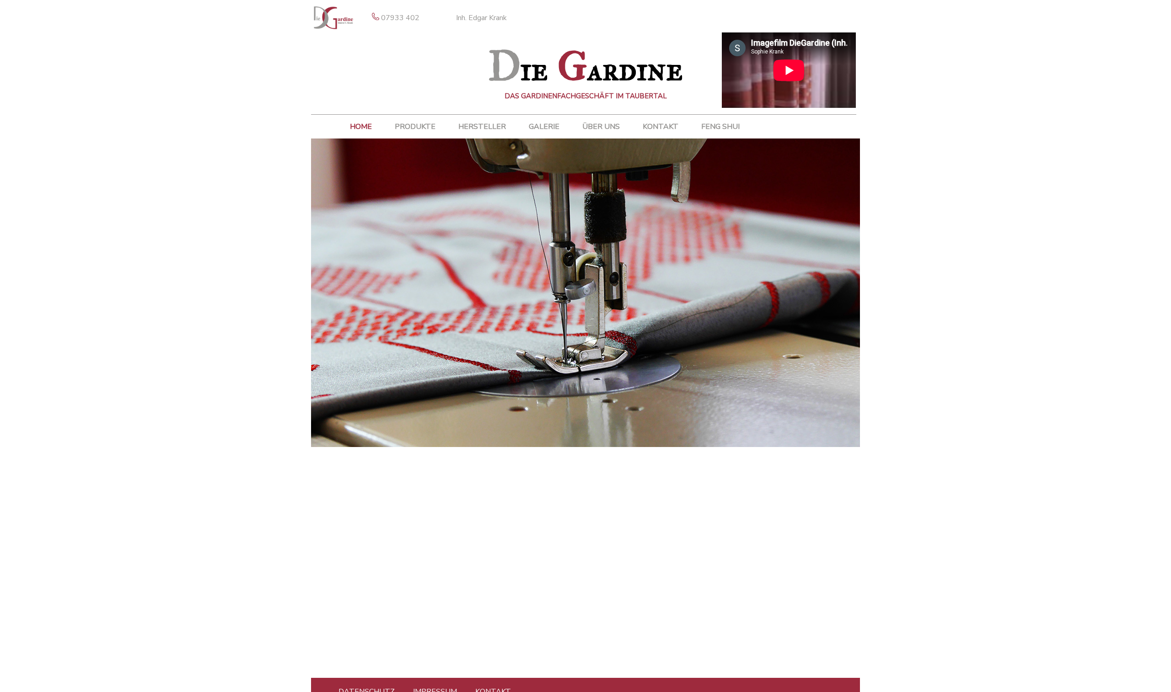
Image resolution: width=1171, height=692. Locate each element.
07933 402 (400, 18)
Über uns (601, 127)
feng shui (720, 127)
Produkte (415, 127)
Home (361, 127)
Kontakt (660, 127)
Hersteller (482, 127)
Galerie (544, 127)
